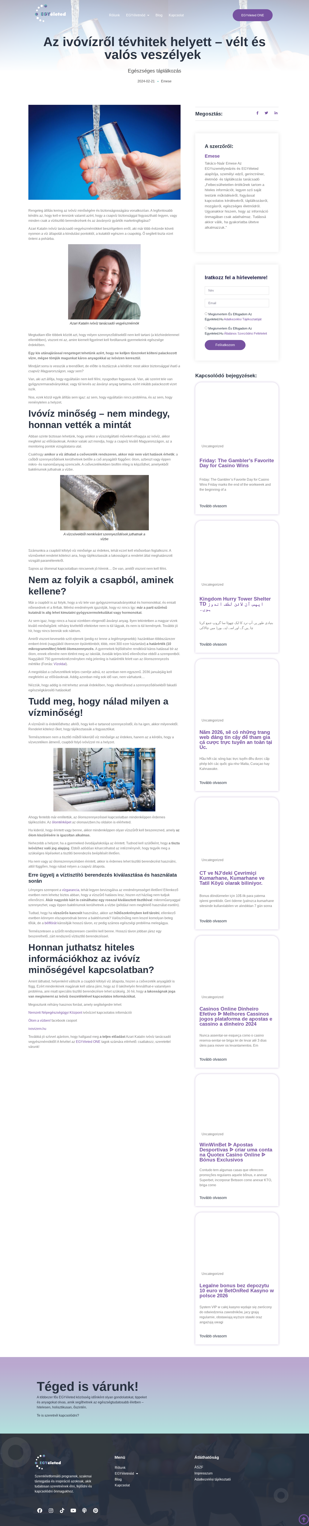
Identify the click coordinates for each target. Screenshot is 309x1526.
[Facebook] (40, 1510)
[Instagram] (51, 1510)
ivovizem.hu (37, 1028)
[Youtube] (73, 1510)
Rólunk (114, 15)
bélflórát (51, 923)
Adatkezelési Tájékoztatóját (242, 319)
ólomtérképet (61, 822)
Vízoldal (60, 664)
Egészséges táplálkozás (154, 71)
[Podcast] (84, 1510)
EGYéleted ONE (88, 1041)
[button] (137, 15)
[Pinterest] (95, 1510)
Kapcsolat (176, 15)
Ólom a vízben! (39, 1020)
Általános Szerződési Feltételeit (245, 333)
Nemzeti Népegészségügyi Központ (55, 1012)
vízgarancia (70, 890)
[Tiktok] (62, 1510)
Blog (159, 15)
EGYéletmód (135, 15)
